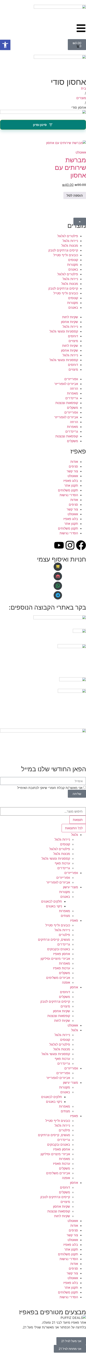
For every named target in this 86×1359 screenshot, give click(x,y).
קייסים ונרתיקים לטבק (63, 250)
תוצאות (78, 820)
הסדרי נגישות (69, 495)
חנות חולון (45, 566)
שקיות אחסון (69, 322)
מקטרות (72, 265)
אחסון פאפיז (61, 954)
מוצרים (81, 98)
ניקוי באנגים (54, 906)
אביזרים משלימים (58, 978)
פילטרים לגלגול (67, 236)
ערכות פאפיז (61, 968)
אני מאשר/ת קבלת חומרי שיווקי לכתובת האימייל (49, 788)
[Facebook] (81, 545)
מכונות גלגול (69, 245)
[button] (5, 45)
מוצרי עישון (70, 887)
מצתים (65, 916)
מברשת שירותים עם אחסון (70, 167)
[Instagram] (70, 545)
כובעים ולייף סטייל (65, 255)
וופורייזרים (71, 379)
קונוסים (73, 260)
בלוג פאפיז (70, 481)
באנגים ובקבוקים (58, 949)
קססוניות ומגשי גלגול (64, 331)
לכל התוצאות (74, 828)
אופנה (66, 982)
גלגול (74, 835)
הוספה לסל (75, 195)
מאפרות (72, 393)
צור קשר (72, 471)
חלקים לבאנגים (51, 901)
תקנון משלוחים (68, 490)
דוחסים (73, 336)
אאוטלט (81, 152)
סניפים (73, 466)
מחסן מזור (45, 575)
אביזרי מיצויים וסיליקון (55, 959)
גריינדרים (71, 398)
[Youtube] (59, 545)
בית (83, 88)
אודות (74, 462)
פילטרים (64, 935)
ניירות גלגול (70, 241)
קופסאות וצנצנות (66, 403)
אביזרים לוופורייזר (66, 384)
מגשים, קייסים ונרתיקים (54, 939)
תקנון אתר (71, 485)
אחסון (74, 987)
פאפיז (74, 920)
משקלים (72, 408)
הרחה (74, 388)
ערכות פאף (62, 863)
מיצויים (73, 341)
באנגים (73, 269)
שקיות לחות (70, 317)
